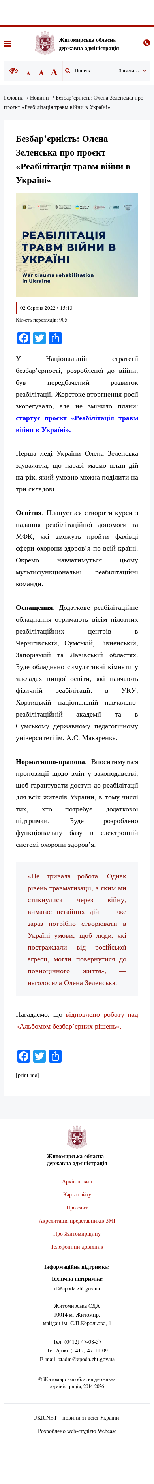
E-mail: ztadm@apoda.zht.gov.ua (77, 1359)
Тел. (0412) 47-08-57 (77, 1341)
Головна (13, 97)
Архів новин (77, 1181)
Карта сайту (77, 1194)
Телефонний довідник (77, 1246)
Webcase (107, 1431)
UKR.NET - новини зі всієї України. (77, 1417)
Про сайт (77, 1207)
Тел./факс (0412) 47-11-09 (77, 1350)
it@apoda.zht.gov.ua (77, 1288)
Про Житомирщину (77, 1233)
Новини (39, 97)
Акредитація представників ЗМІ (77, 1220)
